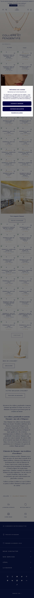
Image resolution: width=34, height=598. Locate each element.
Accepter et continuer (17, 103)
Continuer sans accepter (17, 109)
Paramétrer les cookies (17, 112)
